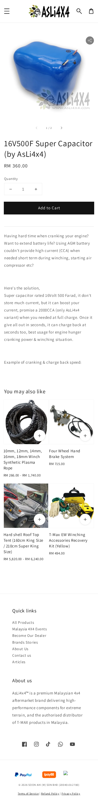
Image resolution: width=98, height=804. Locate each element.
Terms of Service (28, 793)
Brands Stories (25, 642)
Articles (19, 661)
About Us (20, 648)
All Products (23, 622)
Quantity (11, 178)
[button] (79, 11)
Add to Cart (49, 207)
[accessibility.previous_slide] (37, 128)
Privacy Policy (71, 793)
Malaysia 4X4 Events (29, 629)
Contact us (21, 655)
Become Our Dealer (29, 635)
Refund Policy (50, 793)
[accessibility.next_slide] (61, 128)
